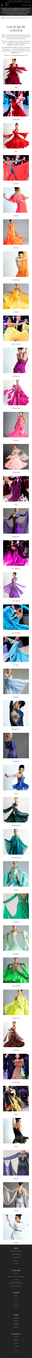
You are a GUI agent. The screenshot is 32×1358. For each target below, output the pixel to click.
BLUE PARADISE (16, 633)
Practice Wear (16, 1257)
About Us (16, 1273)
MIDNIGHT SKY (16, 729)
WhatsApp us (20, 1)
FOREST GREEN (16, 825)
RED (16, 151)
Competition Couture (16, 1251)
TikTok (16, 1343)
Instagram (16, 1340)
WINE (16, 87)
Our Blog (16, 1279)
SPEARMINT (16, 954)
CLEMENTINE (16, 280)
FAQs (16, 1299)
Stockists (16, 1318)
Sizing (16, 1302)
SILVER (16, 1211)
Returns (16, 1295)
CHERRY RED (16, 119)
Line (16, 1352)
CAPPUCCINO (16, 1082)
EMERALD (16, 922)
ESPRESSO (16, 1050)
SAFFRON (16, 312)
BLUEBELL (16, 697)
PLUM (16, 505)
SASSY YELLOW (16, 344)
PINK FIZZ (16, 440)
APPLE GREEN (16, 986)
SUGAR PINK (16, 472)
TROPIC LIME (16, 1018)
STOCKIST (13, 10)
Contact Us (16, 1327)
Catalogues (16, 1324)
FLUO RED (16, 184)
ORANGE (16, 248)
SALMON (16, 216)
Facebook (16, 1337)
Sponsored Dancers (16, 1286)
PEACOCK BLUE (16, 858)
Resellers (16, 1321)
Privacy (16, 1305)
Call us (28, 1)
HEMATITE (16, 1179)
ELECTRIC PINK (16, 408)
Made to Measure (16, 1254)
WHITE (16, 1243)
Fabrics (16, 1260)
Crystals (16, 1263)
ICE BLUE (16, 665)
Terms (16, 1308)
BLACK (16, 1146)
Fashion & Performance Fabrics (16, 1276)
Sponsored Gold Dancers (16, 1283)
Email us (11, 1)
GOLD (16, 1114)
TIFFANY (16, 890)
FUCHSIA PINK (16, 376)
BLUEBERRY (16, 761)
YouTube (16, 1346)
